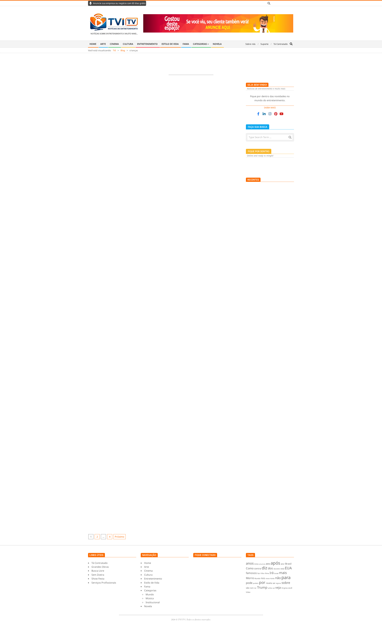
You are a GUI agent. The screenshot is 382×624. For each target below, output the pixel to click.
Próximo (119, 536)
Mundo (109, 266)
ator (283, 563)
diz (264, 568)
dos (270, 568)
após (275, 563)
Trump (262, 587)
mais (283, 572)
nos (263, 578)
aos (268, 563)
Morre (250, 578)
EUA (288, 567)
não (278, 578)
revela (269, 583)
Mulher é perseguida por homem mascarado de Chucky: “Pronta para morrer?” (268, 233)
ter (255, 588)
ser (274, 583)
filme (267, 573)
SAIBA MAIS (270, 107)
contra (257, 568)
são (247, 587)
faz (258, 573)
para (286, 577)
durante (277, 569)
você (290, 588)
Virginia (284, 588)
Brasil (288, 563)
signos (278, 583)
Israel (276, 573)
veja (278, 587)
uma (270, 588)
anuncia (262, 564)
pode (249, 583)
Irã (272, 573)
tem (252, 588)
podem (255, 583)
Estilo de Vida (186, 377)
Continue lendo (164, 188)
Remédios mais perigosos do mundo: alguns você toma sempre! (277, 289)
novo (272, 578)
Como (250, 568)
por (262, 582)
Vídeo (248, 592)
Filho (262, 573)
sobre (286, 582)
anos (250, 563)
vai (273, 588)
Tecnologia (147, 163)
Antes (256, 564)
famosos (251, 573)
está (282, 568)
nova (267, 578)
